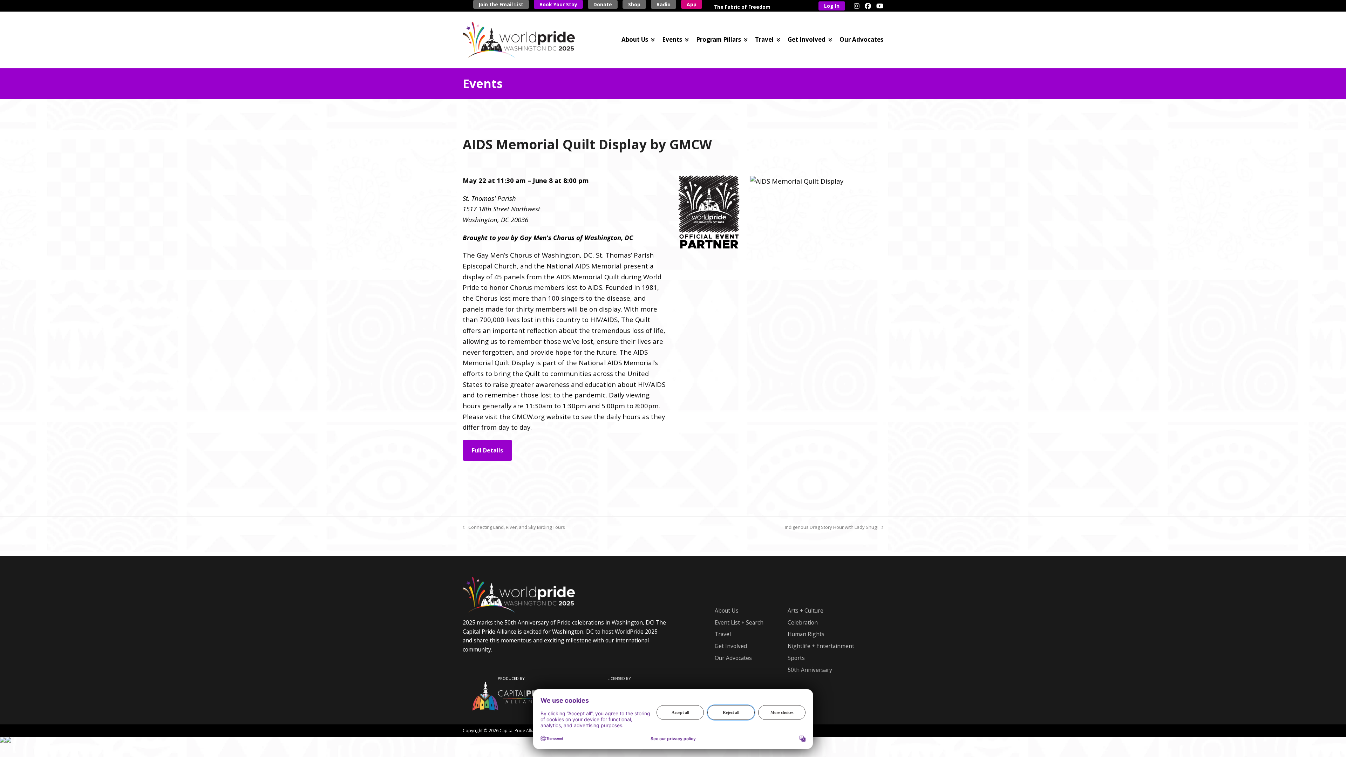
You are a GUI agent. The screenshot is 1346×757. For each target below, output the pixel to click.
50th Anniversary (810, 670)
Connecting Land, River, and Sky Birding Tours (514, 527)
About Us (727, 610)
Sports (796, 658)
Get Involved (731, 646)
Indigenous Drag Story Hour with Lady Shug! (831, 527)
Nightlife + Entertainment (821, 646)
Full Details (487, 450)
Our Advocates (733, 658)
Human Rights (806, 634)
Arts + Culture (805, 610)
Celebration (803, 622)
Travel (723, 634)
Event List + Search (739, 622)
